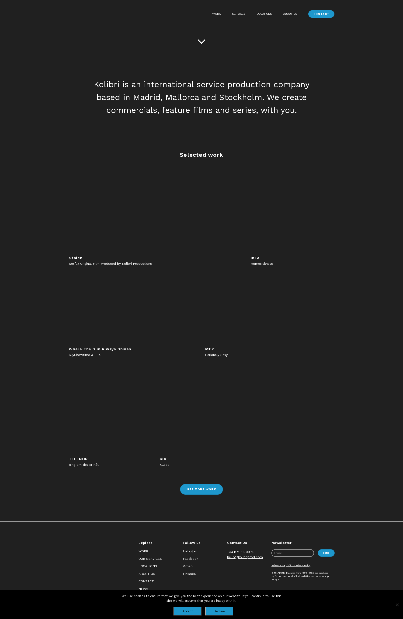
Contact (321, 14)
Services (238, 13)
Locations (264, 13)
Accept (187, 611)
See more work (201, 489)
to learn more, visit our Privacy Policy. (290, 565)
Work (216, 13)
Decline (219, 611)
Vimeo (188, 566)
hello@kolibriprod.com (245, 557)
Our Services (150, 558)
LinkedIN (189, 574)
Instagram (190, 551)
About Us (290, 13)
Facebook (190, 558)
